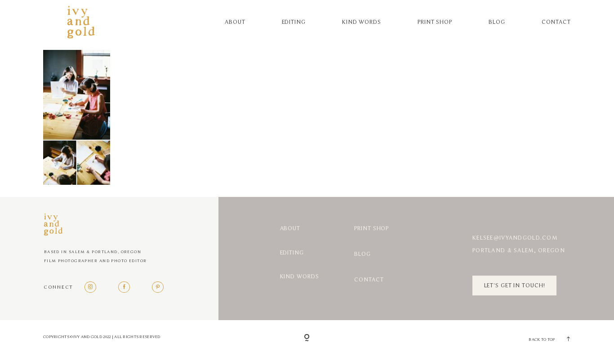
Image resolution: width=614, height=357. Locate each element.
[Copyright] (307, 338)
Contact (556, 22)
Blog (497, 22)
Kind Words (361, 22)
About (235, 22)
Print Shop (435, 22)
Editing (294, 22)
